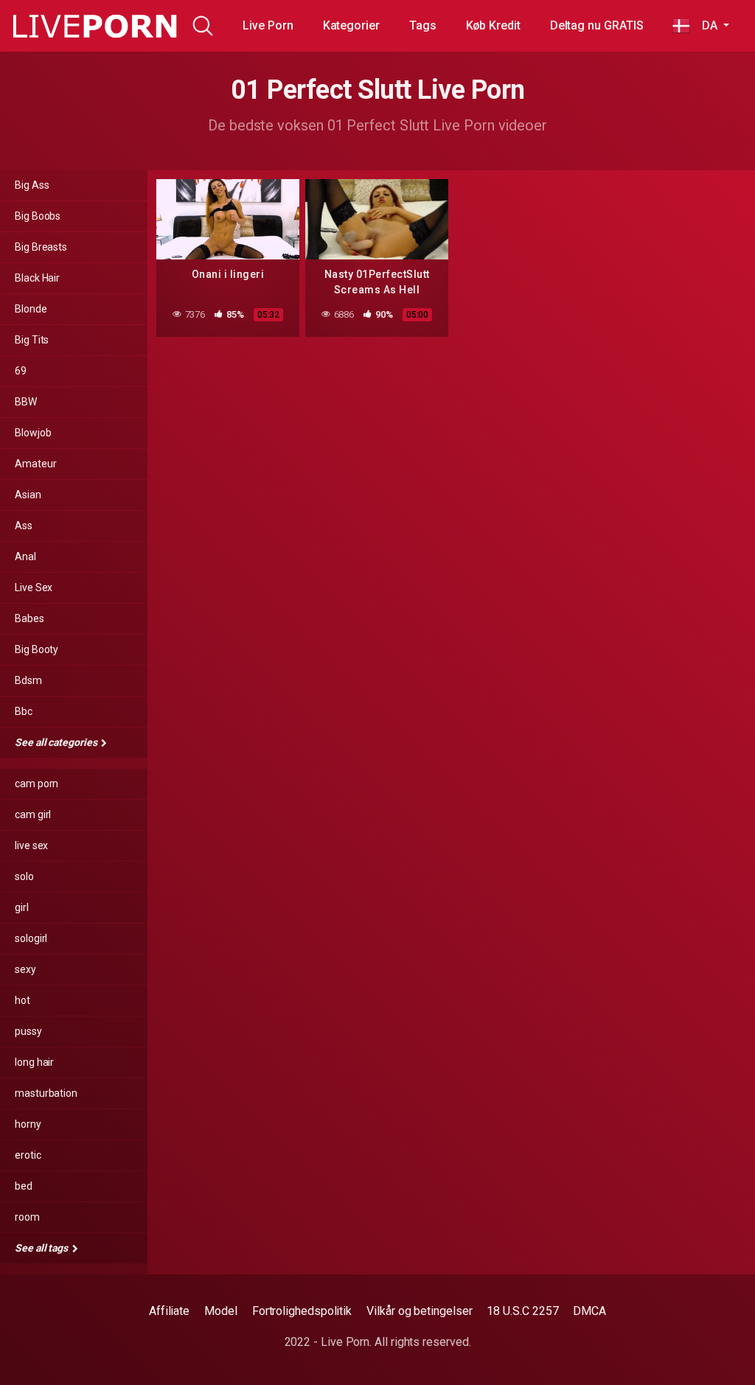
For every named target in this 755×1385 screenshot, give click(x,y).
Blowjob (33, 433)
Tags (422, 25)
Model (220, 1311)
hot (22, 1000)
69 (21, 371)
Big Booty (36, 649)
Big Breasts (41, 247)
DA (705, 25)
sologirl (31, 938)
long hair (34, 1062)
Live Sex (33, 587)
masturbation (46, 1093)
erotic (28, 1155)
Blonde (31, 309)
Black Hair (37, 278)
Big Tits (32, 340)
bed (23, 1186)
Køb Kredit (493, 25)
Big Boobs (37, 216)
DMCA (589, 1311)
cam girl (33, 814)
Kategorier (351, 25)
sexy (25, 969)
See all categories (57, 742)
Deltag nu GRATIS (597, 25)
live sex (31, 845)
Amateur (35, 464)
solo (24, 876)
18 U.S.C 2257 (522, 1311)
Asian (28, 494)
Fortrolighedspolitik (302, 1311)
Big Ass (32, 185)
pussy (28, 1031)
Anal (25, 556)
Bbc (23, 711)
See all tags (42, 1248)
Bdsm (28, 680)
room (27, 1217)
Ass (23, 525)
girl (22, 907)
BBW (26, 402)
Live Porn (268, 25)
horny (28, 1124)
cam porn (36, 783)
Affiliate (169, 1311)
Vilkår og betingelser (419, 1311)
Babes (29, 618)
